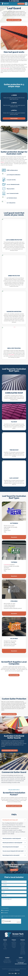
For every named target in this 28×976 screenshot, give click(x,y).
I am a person (5, 912)
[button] (26, 4)
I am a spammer (6, 910)
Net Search (17, 970)
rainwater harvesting (5, 68)
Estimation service (7, 962)
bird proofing (11, 354)
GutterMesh (14, 942)
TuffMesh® (14, 943)
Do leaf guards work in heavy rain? (10, 819)
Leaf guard (23, 942)
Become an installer (7, 961)
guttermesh (14, 523)
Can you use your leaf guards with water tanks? (13, 851)
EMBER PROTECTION (14, 275)
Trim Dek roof (14, 450)
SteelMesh (14, 944)
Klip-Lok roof (14, 478)
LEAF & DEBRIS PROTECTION (14, 239)
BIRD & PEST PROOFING (14, 348)
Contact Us (5, 944)
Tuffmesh (14, 562)
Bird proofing (22, 943)
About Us (5, 943)
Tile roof (14, 421)
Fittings (13, 947)
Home (5, 942)
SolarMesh (14, 946)
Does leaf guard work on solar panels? (11, 855)
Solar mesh (14, 638)
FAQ (5, 947)
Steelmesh (14, 601)
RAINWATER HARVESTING (14, 311)
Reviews (5, 948)
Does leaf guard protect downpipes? (11, 846)
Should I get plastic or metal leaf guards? (12, 838)
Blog (5, 946)
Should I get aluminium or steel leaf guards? (12, 842)
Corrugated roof (14, 393)
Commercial (7, 564)
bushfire (2, 162)
